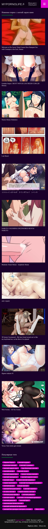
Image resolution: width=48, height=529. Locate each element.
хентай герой (9, 497)
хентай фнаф (9, 486)
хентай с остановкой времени (29, 497)
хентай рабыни (28, 494)
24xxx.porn (32, 3)
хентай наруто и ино (29, 477)
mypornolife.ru (13, 4)
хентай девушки (10, 500)
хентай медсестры (10, 474)
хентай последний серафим (30, 483)
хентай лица (8, 480)
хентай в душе (24, 462)
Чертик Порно (9, 462)
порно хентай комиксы (25, 480)
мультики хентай (10, 465)
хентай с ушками (26, 465)
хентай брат (24, 500)
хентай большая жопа (12, 489)
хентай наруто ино (11, 468)
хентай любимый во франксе (14, 506)
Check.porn (32, 5)
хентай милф (9, 471)
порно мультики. (10, 483)
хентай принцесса (10, 477)
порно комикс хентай (26, 492)
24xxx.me (42, 526)
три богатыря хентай (29, 468)
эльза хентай (23, 486)
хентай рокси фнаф (11, 494)
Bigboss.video (33, 526)
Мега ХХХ (39, 509)
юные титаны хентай (29, 474)
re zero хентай (9, 492)
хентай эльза (23, 471)
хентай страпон (30, 489)
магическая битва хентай (13, 503)
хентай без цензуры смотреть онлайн (17, 509)
